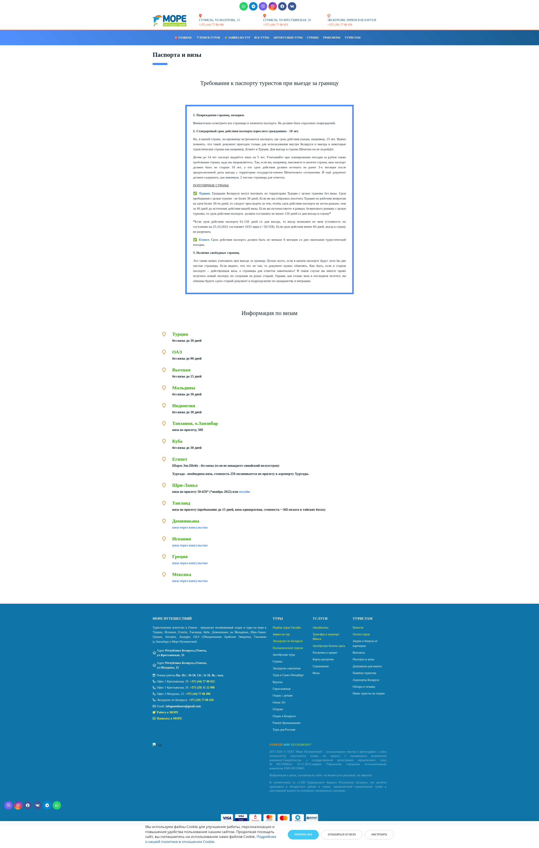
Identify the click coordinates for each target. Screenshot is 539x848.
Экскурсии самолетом (286, 668)
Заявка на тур (281, 634)
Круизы (277, 682)
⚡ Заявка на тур (237, 37)
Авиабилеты (320, 627)
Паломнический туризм (288, 648)
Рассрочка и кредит (325, 652)
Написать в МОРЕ (169, 718)
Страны (313, 37)
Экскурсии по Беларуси (288, 641)
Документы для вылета (367, 666)
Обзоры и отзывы (364, 686)
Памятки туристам (364, 673)
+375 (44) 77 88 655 (202, 681)
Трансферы (331, 37)
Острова (278, 709)
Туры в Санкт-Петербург (288, 675)
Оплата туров (361, 634)
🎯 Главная (182, 37)
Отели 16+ (279, 702)
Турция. (205, 193)
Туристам (352, 37)
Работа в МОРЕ (167, 712)
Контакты (359, 652)
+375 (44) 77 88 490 (197, 693)
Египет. (204, 239)
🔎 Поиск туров (208, 37)
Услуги (320, 618)
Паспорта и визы (363, 659)
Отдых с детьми (283, 695)
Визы (316, 673)
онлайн (244, 491)
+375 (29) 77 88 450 (201, 700)
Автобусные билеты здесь (329, 645)
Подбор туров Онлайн (287, 627)
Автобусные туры (288, 37)
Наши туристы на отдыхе (369, 693)
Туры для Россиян (284, 729)
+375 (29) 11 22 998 (202, 687)
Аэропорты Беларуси (366, 680)
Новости (358, 627)
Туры (278, 618)
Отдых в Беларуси (284, 716)
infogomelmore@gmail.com (183, 706)
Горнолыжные (282, 688)
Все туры (261, 37)
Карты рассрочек (323, 659)
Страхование (321, 666)
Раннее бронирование (286, 722)
